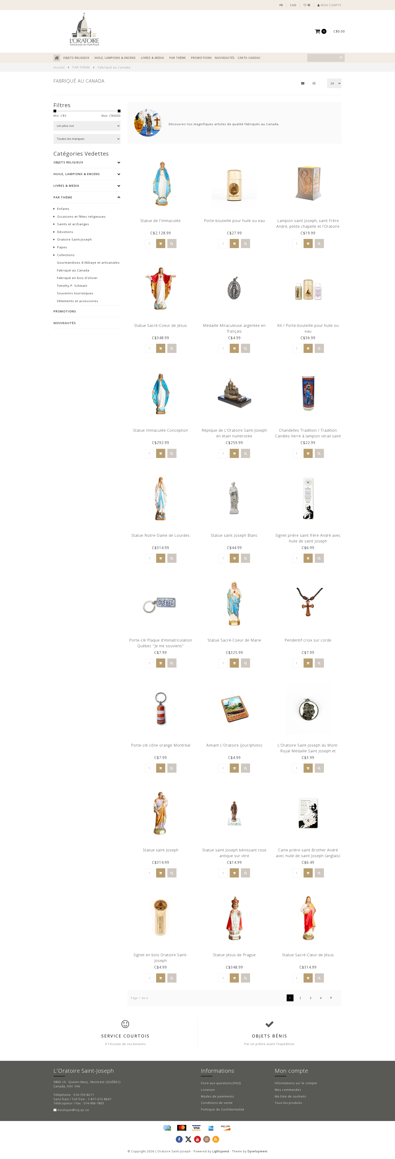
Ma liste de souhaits (290, 1096)
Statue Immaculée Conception (160, 430)
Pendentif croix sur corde (308, 640)
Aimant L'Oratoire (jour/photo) (234, 745)
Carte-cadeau (249, 58)
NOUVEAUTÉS (225, 58)
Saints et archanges (73, 224)
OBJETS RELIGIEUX (76, 58)
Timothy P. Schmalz (72, 286)
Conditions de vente (217, 1103)
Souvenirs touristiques (75, 293)
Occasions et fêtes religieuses (81, 216)
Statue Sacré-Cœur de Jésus (308, 954)
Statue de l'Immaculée (160, 220)
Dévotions (65, 232)
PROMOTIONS (201, 58)
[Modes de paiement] (167, 1127)
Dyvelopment (257, 1151)
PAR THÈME (177, 58)
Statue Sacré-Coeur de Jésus (160, 325)
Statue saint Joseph (161, 850)
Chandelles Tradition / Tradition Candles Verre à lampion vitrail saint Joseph (308, 436)
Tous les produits (288, 1103)
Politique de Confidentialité (222, 1109)
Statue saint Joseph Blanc (234, 535)
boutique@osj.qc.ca (73, 1110)
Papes (62, 247)
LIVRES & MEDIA (152, 58)
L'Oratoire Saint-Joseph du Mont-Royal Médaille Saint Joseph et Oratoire (308, 751)
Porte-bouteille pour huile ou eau (234, 220)
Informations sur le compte (296, 1083)
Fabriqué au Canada (73, 270)
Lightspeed (220, 1151)
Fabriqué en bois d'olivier (77, 278)
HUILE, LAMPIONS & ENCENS (115, 58)
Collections (66, 255)
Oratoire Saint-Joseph (74, 239)
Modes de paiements (217, 1096)
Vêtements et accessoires (77, 301)
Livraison (208, 1090)
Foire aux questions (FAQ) (221, 1083)
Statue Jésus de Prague (234, 954)
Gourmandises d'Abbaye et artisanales (88, 262)
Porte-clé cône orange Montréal (160, 745)
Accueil (59, 67)
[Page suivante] (331, 997)
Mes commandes (288, 1090)
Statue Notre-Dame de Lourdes (160, 535)
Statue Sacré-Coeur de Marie (234, 640)
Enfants (63, 209)
